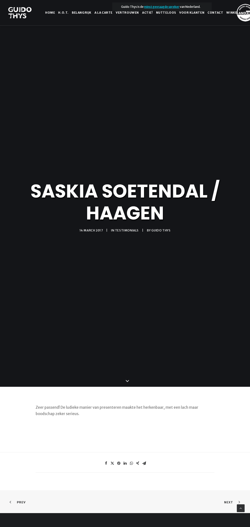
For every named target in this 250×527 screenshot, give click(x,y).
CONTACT (215, 12)
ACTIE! (147, 12)
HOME (50, 12)
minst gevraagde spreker (161, 7)
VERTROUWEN (127, 12)
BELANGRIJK (81, 12)
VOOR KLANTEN (191, 12)
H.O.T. (63, 12)
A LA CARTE (103, 12)
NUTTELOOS (166, 12)
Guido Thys (160, 230)
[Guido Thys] (20, 13)
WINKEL (232, 12)
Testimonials (127, 230)
